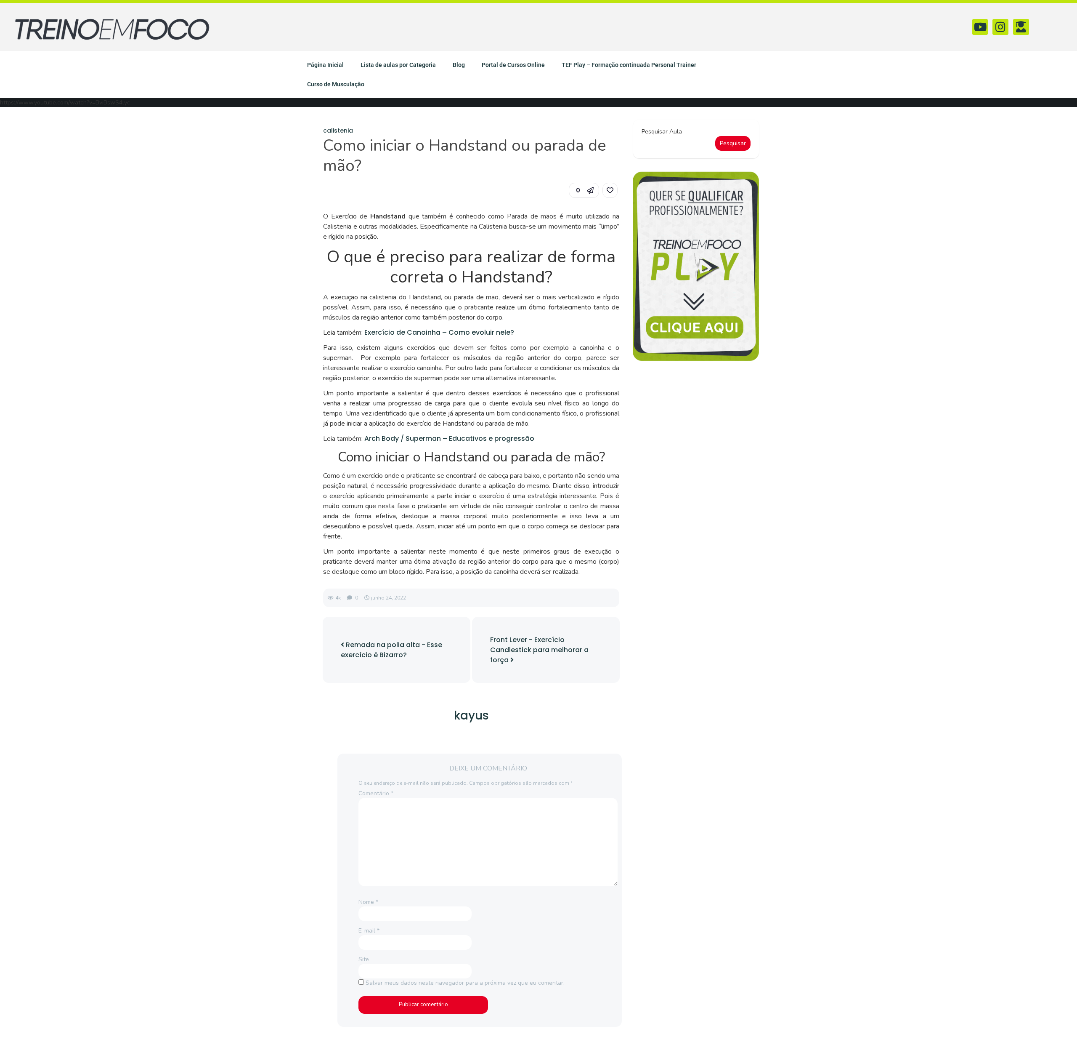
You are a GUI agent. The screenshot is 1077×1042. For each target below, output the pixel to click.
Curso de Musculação (335, 84)
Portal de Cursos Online (513, 64)
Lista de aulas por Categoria (398, 64)
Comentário (375, 793)
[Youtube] (980, 27)
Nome (368, 902)
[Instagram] (1000, 27)
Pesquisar (733, 143)
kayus (471, 715)
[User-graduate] (1021, 27)
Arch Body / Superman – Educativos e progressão (449, 438)
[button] (584, 190)
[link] (610, 190)
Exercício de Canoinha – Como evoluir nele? (438, 332)
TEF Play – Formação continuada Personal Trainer (629, 64)
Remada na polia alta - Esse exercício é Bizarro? (391, 650)
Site (363, 959)
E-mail (368, 931)
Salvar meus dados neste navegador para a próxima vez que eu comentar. (465, 983)
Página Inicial (325, 64)
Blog (459, 64)
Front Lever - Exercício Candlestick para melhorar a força (539, 650)
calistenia (338, 130)
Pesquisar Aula (662, 132)
